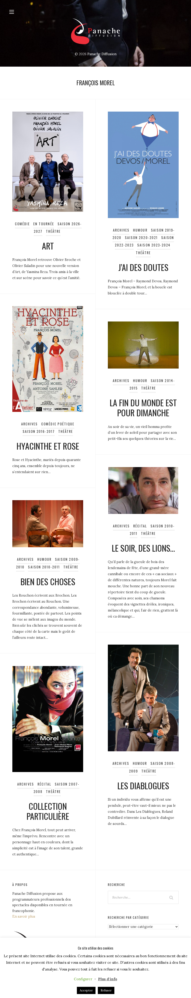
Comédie (22, 223)
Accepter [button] (86, 990)
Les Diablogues (143, 785)
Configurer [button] (83, 979)
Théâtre (53, 231)
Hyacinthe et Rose (48, 446)
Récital (140, 525)
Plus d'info (107, 979)
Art (48, 245)
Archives (121, 230)
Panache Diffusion (101, 54)
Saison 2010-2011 (44, 566)
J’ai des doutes (143, 267)
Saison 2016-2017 (39, 431)
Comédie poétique (57, 423)
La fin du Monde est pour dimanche (143, 407)
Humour (140, 230)
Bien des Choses (47, 581)
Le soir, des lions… (143, 548)
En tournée (43, 223)
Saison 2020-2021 (141, 237)
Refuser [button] (106, 990)
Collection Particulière (48, 811)
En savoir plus (23, 916)
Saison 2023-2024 (154, 245)
